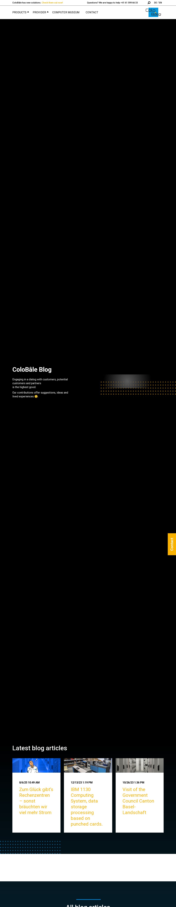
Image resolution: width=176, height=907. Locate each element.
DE (155, 2)
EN (160, 2)
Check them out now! (52, 2)
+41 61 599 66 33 (129, 2)
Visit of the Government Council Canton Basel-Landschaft (138, 801)
